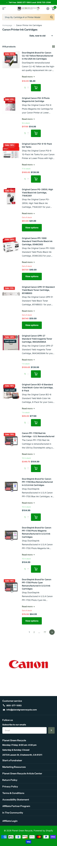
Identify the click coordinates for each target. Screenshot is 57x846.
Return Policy (9, 779)
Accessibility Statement (15, 799)
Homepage (7, 25)
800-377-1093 (13, 705)
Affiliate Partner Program (16, 806)
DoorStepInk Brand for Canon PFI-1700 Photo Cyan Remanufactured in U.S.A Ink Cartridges (36, 584)
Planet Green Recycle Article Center (22, 773)
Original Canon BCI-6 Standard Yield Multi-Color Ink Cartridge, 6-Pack (37, 387)
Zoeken (51, 17)
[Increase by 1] (28, 85)
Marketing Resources (14, 766)
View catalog (4, 8)
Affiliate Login (10, 820)
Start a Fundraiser (12, 760)
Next (52, 632)
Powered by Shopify (43, 830)
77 (45, 632)
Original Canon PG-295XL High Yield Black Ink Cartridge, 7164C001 (37, 192)
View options (31, 227)
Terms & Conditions (13, 793)
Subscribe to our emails (14, 724)
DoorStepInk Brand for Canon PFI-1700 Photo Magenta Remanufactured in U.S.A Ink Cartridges (36, 532)
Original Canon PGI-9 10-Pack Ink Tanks (37, 145)
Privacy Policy (10, 786)
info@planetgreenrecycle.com (21, 709)
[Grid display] (53, 46)
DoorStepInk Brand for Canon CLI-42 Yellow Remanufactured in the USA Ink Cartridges (37, 55)
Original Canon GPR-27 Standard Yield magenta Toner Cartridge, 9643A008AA (37, 338)
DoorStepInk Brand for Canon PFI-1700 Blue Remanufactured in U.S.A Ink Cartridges (37, 482)
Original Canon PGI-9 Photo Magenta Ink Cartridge (36, 99)
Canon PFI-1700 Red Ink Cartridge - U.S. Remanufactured (38, 434)
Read (27, 76)
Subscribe (51, 730)
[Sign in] (47, 8)
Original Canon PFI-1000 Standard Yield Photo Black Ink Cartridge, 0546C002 (37, 241)
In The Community (12, 812)
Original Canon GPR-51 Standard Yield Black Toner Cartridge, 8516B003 (38, 290)
